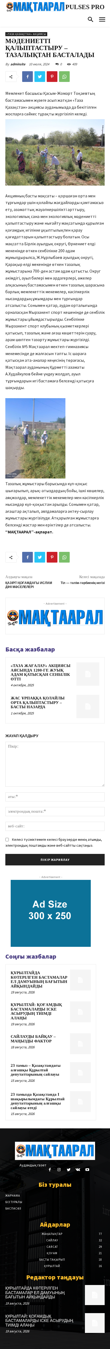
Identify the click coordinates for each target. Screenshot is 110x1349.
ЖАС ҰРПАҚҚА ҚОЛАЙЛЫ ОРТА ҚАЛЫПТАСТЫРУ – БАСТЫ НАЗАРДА (38, 702)
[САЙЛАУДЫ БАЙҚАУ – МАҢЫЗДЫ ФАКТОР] (80, 1043)
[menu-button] (102, 20)
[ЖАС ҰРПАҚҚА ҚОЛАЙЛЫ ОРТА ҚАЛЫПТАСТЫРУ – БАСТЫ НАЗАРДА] (87, 706)
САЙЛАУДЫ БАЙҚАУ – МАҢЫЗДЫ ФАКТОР (33, 1038)
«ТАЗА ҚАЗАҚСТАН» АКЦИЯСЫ (26, 34)
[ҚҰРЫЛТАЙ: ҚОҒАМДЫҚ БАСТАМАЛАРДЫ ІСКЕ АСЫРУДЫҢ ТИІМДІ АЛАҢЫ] (80, 1011)
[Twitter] (39, 76)
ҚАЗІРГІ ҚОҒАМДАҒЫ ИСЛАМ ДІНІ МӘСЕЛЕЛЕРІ (28, 585)
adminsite (17, 64)
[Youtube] (87, 1170)
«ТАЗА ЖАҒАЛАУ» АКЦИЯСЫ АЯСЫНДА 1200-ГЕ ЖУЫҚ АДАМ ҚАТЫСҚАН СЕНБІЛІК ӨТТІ (40, 672)
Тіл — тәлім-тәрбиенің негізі (83, 583)
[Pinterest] (52, 76)
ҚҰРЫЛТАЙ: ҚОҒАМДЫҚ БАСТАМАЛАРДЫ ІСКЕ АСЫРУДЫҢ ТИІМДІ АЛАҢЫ (36, 1011)
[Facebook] (27, 76)
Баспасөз (13, 1208)
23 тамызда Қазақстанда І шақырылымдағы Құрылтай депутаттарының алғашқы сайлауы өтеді (38, 1101)
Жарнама (12, 1195)
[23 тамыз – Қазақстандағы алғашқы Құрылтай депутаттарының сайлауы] (80, 1072)
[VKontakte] (77, 1170)
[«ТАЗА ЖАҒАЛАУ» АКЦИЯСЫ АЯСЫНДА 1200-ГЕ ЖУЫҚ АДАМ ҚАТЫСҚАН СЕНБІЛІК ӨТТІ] (87, 673)
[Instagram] (59, 1170)
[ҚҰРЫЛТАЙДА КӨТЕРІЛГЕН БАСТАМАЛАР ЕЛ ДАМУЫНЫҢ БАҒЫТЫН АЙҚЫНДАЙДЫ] (80, 980)
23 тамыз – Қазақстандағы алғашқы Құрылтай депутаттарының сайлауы (36, 1069)
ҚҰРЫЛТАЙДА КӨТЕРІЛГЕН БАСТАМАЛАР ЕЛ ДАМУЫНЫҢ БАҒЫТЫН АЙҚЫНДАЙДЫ (39, 979)
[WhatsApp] (64, 76)
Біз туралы (13, 1202)
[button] (90, 20)
